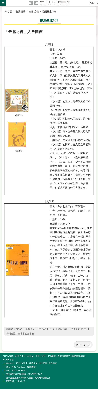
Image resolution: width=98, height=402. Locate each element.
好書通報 (34, 11)
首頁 (9, 11)
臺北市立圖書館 (52, 3)
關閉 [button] (3, 3)
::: (1, 354)
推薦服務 (20, 11)
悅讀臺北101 (49, 11)
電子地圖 (52, 363)
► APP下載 (8, 359)
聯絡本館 (31, 366)
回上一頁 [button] (80, 344)
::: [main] (6, 9)
